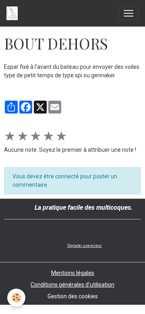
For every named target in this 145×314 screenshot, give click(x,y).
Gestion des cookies (73, 296)
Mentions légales (72, 273)
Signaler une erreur (84, 246)
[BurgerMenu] (128, 13)
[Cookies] (16, 298)
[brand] (13, 13)
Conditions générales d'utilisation (72, 284)
